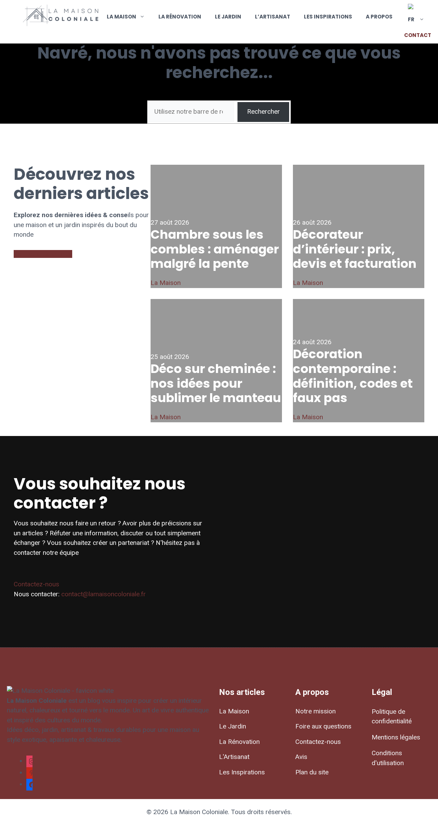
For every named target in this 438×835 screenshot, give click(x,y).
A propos (379, 16)
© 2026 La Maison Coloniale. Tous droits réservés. (219, 812)
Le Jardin (228, 16)
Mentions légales (396, 737)
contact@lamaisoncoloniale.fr (103, 594)
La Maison (121, 16)
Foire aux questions (323, 726)
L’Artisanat (272, 16)
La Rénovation (179, 16)
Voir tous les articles (43, 254)
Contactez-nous (36, 584)
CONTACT (417, 35)
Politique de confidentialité (392, 716)
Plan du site (311, 772)
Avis (301, 757)
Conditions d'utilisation (388, 758)
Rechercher (263, 111)
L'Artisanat (234, 757)
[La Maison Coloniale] (61, 16)
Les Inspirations (328, 16)
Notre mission (315, 711)
